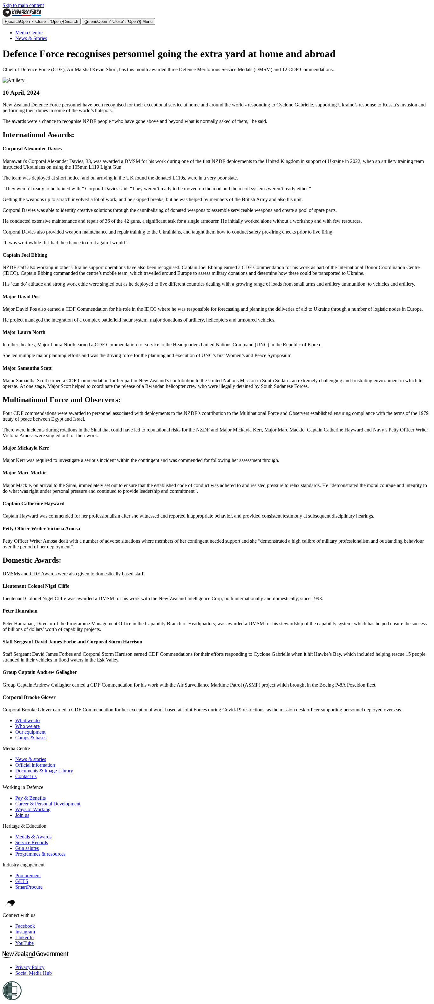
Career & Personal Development (47, 803)
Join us (22, 815)
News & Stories (31, 38)
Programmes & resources (40, 854)
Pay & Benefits (30, 798)
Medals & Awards (33, 836)
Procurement (28, 875)
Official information (35, 765)
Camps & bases (30, 737)
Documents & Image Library (44, 770)
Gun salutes (27, 848)
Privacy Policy (29, 967)
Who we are (27, 726)
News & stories (30, 759)
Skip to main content (23, 5)
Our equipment (30, 732)
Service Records (31, 842)
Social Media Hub (33, 973)
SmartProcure (29, 887)
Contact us (26, 776)
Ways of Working (33, 809)
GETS (21, 881)
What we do (27, 720)
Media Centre (29, 32)
